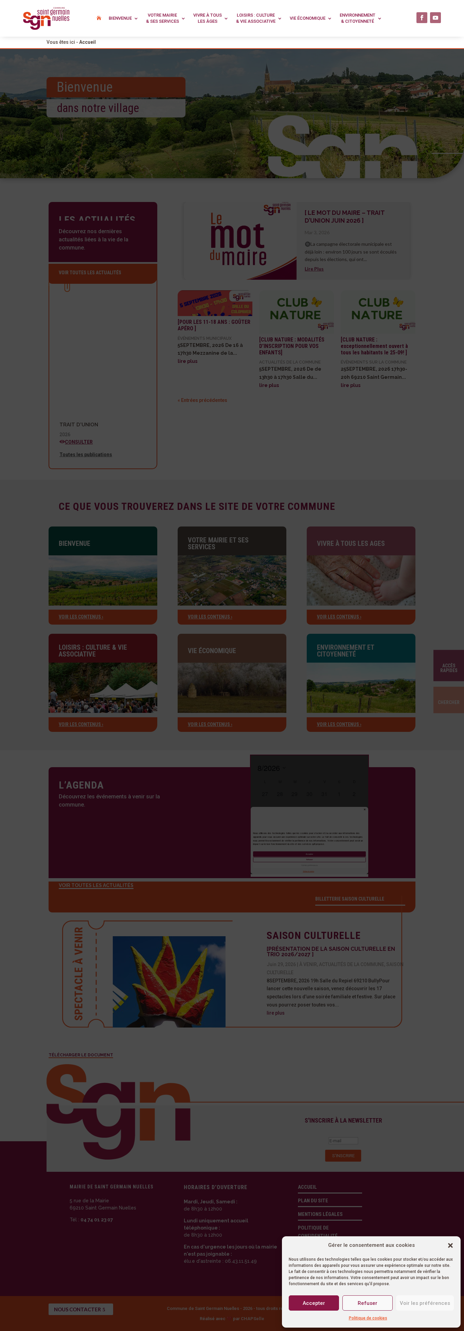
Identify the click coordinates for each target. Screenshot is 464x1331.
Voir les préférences (425, 1303)
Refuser (367, 1303)
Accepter (314, 1303)
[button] (450, 1245)
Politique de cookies (368, 1318)
